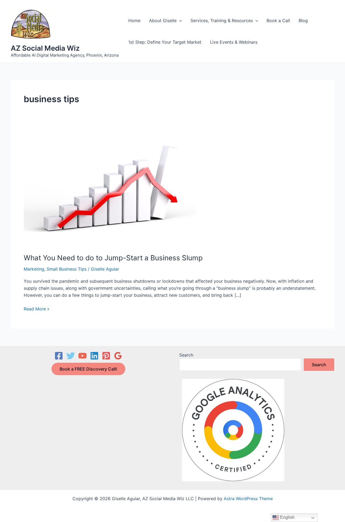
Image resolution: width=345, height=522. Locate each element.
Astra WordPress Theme (248, 498)
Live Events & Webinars (233, 42)
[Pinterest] (106, 355)
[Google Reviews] (118, 355)
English (287, 517)
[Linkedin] (94, 355)
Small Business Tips (67, 269)
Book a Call (278, 20)
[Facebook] (58, 355)
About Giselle (163, 20)
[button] (179, 20)
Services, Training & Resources (222, 20)
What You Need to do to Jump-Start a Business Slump (113, 258)
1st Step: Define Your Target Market (164, 42)
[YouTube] (82, 355)
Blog (303, 20)
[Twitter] (70, 355)
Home (134, 20)
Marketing (34, 269)
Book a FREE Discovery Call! (88, 369)
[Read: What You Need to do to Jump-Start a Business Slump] (110, 189)
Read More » (37, 309)
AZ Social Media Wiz (45, 48)
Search (186, 355)
